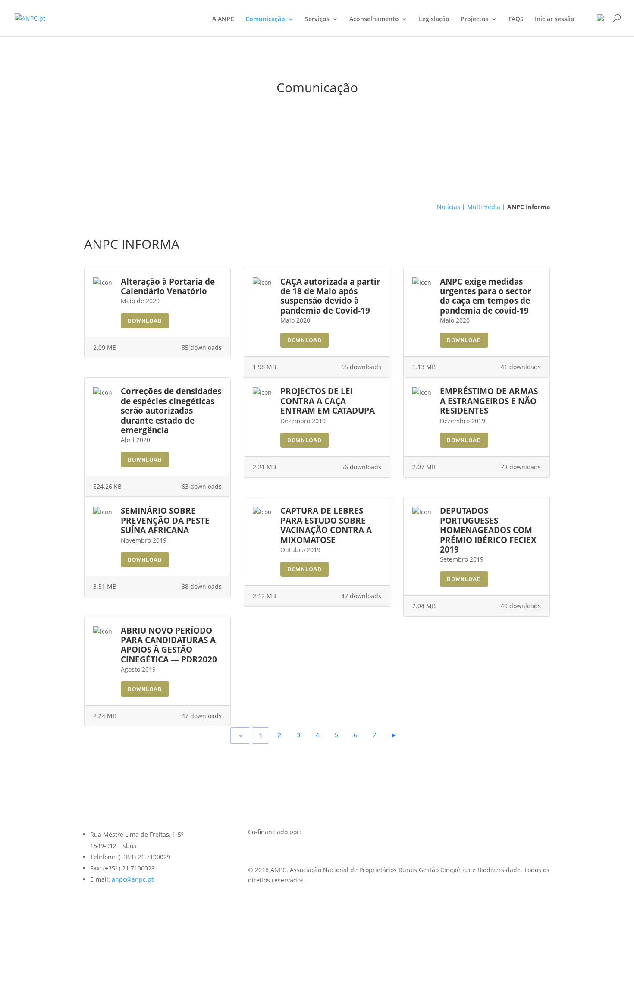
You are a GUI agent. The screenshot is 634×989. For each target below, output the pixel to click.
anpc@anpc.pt (133, 879)
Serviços (317, 19)
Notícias (448, 207)
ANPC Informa (528, 207)
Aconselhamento (374, 19)
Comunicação (265, 19)
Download (145, 320)
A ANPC (223, 19)
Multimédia (483, 207)
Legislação (434, 19)
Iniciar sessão (554, 19)
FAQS (516, 19)
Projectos (475, 19)
